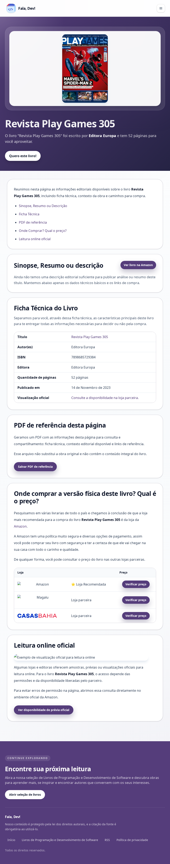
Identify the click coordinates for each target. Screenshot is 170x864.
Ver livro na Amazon (138, 265)
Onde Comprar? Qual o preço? (43, 230)
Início (11, 840)
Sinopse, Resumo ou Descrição (43, 206)
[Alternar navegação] (161, 8)
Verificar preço (135, 584)
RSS (107, 840)
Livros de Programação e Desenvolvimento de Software (60, 840)
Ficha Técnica (29, 214)
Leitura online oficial (35, 239)
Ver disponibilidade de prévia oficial (43, 710)
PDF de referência (33, 222)
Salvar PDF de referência (35, 467)
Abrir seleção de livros (25, 795)
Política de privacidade (132, 840)
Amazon (20, 526)
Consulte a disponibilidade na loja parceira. (105, 397)
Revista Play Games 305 (89, 337)
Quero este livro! (22, 156)
